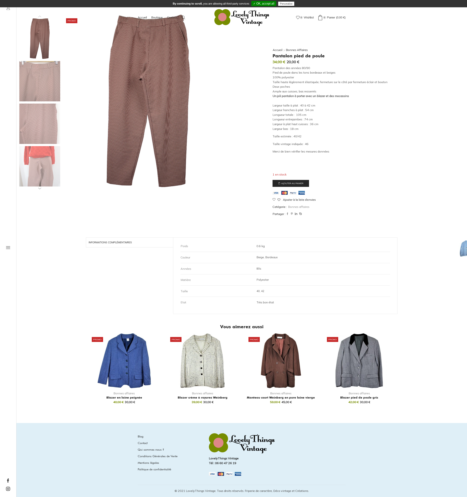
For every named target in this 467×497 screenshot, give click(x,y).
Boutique (157, 17)
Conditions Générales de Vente (157, 456)
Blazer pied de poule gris (359, 397)
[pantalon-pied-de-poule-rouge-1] (39, 81)
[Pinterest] (292, 214)
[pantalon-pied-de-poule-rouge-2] (39, 124)
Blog (140, 436)
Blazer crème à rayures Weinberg (202, 397)
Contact (172, 17)
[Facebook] (287, 214)
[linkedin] (296, 214)
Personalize (286, 3)
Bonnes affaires (297, 50)
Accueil (142, 17)
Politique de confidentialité (154, 469)
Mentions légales (148, 462)
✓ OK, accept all (263, 3)
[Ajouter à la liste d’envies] (140, 382)
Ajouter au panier (292, 183)
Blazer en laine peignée (124, 397)
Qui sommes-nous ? (151, 449)
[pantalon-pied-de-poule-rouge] (39, 38)
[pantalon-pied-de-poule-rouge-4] (39, 166)
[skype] (300, 214)
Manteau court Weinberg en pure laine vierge (281, 397)
